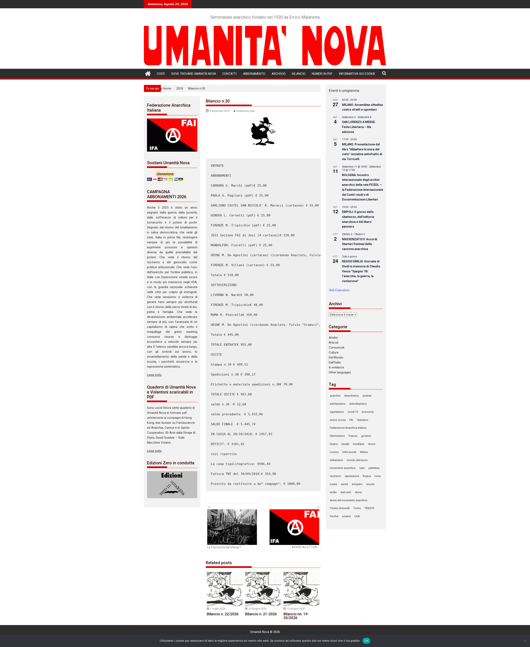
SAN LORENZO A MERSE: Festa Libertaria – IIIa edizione (359, 126)
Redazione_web (245, 111)
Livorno (334, 452)
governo (366, 435)
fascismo (362, 419)
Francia (353, 435)
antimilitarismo (358, 403)
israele (345, 443)
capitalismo (337, 411)
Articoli (333, 342)
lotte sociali (349, 452)
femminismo (337, 435)
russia (333, 484)
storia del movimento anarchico (348, 500)
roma (378, 476)
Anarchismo (351, 395)
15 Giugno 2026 (296, 608)
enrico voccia (338, 419)
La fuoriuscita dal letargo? (224, 547)
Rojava (367, 476)
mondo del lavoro (357, 460)
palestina (374, 468)
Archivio (278, 74)
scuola (370, 484)
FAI (351, 419)
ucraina (346, 516)
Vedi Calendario (339, 290)
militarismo (336, 460)
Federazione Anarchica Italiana (348, 427)
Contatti (229, 74)
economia (368, 411)
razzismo (335, 476)
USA (357, 516)
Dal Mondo (336, 357)
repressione (352, 476)
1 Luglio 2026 (217, 608)
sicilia (333, 492)
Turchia (334, 516)
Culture (333, 352)
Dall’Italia (335, 362)
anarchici (335, 395)
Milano (364, 452)
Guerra (334, 443)
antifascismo (338, 403)
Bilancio (298, 74)
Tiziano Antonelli (340, 508)
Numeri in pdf (322, 74)
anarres (367, 395)
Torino (357, 508)
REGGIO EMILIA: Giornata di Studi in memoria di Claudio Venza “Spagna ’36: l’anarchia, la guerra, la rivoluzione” (361, 271)
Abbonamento (254, 74)
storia (358, 492)
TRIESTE (369, 508)
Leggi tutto (154, 375)
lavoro (372, 443)
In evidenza (336, 367)
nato (362, 468)
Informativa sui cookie (357, 74)
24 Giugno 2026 (257, 608)
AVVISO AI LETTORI (304, 547)
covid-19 (353, 411)
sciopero (357, 484)
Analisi (333, 337)
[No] (525, 641)
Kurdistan (358, 443)
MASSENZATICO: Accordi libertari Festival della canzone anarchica (359, 244)
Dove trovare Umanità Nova (193, 74)
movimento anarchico (343, 468)
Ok (366, 640)
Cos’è (161, 74)
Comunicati (336, 347)
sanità (344, 484)
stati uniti (345, 492)
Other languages (340, 372)
